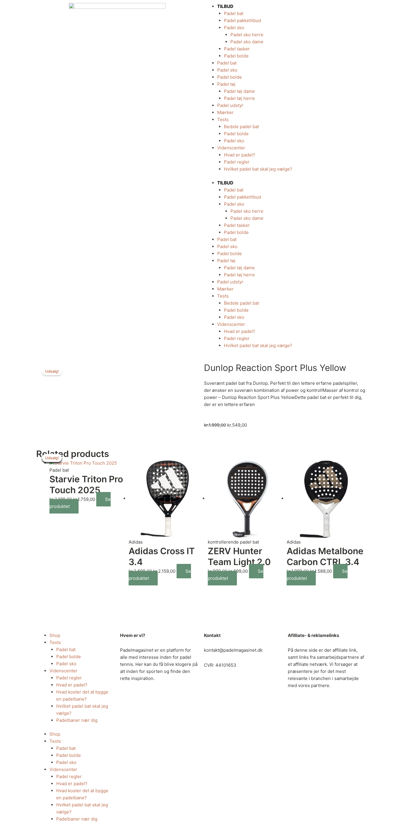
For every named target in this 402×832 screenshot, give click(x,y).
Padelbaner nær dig (76, 720)
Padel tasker (237, 49)
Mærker (225, 112)
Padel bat (233, 13)
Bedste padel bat (241, 126)
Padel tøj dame (239, 91)
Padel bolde (236, 56)
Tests (223, 119)
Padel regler (237, 162)
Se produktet (235, 574)
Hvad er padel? (239, 155)
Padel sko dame (246, 41)
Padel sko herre (246, 34)
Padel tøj (226, 84)
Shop (54, 635)
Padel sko (234, 27)
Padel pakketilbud (242, 20)
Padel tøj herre (239, 98)
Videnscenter (231, 148)
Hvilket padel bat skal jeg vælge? (258, 169)
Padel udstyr (230, 105)
